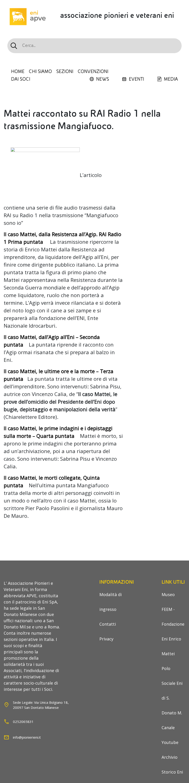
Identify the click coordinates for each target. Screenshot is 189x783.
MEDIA (171, 79)
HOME (17, 71)
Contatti (107, 624)
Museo (168, 594)
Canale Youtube (170, 735)
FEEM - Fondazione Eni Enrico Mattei (173, 631)
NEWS (102, 79)
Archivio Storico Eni (172, 764)
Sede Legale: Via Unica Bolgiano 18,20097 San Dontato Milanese (41, 705)
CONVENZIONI (93, 71)
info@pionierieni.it (27, 737)
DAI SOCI (20, 79)
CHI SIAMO (40, 71)
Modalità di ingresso (110, 602)
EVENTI (136, 79)
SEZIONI (64, 71)
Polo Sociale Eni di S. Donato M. (172, 691)
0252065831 (23, 721)
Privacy (106, 639)
